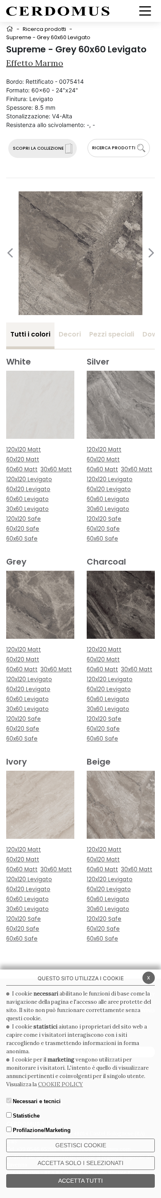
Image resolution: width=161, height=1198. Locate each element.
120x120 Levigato (29, 479)
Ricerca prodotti (44, 29)
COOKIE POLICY (60, 1084)
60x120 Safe (22, 529)
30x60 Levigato (27, 509)
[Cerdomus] (57, 10)
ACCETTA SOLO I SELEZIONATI (80, 1163)
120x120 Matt (23, 450)
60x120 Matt (22, 460)
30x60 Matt (56, 469)
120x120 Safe (23, 519)
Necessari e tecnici (37, 1101)
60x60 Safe (22, 539)
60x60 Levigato (27, 499)
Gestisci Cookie (80, 1145)
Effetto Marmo (34, 63)
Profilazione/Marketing (42, 1130)
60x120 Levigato (28, 489)
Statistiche (26, 1116)
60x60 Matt (22, 469)
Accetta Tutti (80, 1180)
